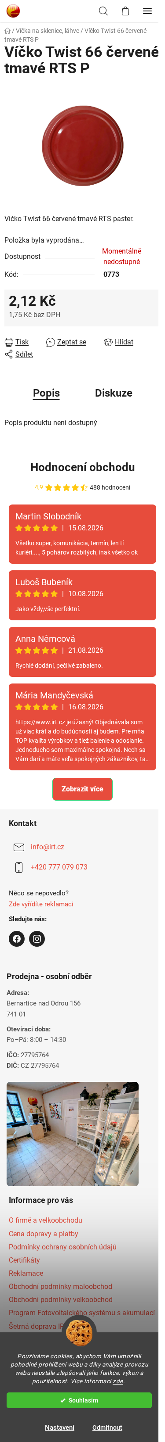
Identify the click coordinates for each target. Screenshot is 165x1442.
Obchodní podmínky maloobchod (60, 1286)
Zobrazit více (82, 789)
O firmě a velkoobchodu (45, 1220)
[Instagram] (37, 939)
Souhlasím (83, 1400)
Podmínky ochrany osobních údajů (63, 1247)
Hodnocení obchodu (82, 467)
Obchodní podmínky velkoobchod (61, 1299)
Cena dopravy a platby (43, 1234)
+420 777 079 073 (59, 867)
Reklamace (26, 1273)
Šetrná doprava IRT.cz (42, 1326)
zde (118, 1381)
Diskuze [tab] (113, 393)
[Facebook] (17, 939)
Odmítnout (107, 1427)
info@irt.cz (47, 847)
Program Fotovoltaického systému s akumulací (82, 1313)
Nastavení (59, 1427)
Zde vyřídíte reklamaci (41, 904)
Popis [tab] (46, 393)
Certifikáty (24, 1260)
